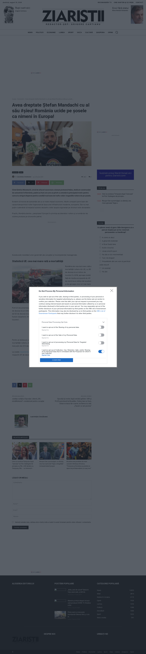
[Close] (112, 291)
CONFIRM (56, 360)
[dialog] (73, 327)
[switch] (101, 327)
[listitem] (73, 322)
